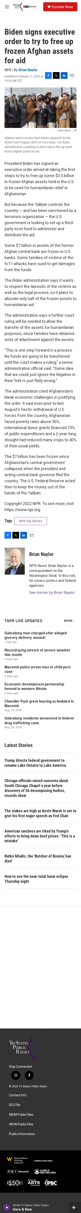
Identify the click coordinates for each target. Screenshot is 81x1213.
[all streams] (75, 1207)
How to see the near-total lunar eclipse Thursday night (36, 879)
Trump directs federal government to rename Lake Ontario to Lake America (35, 763)
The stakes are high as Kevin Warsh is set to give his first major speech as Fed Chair (40, 813)
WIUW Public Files (21, 1124)
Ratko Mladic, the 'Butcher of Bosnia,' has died (37, 858)
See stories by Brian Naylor (52, 592)
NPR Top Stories (30, 521)
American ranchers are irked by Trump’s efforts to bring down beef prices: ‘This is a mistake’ (39, 836)
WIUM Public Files (21, 1114)
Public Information (22, 1134)
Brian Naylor (28, 70)
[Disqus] (40, 967)
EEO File (14, 1105)
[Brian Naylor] (14, 561)
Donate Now (62, 7)
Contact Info (18, 1095)
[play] (7, 1207)
